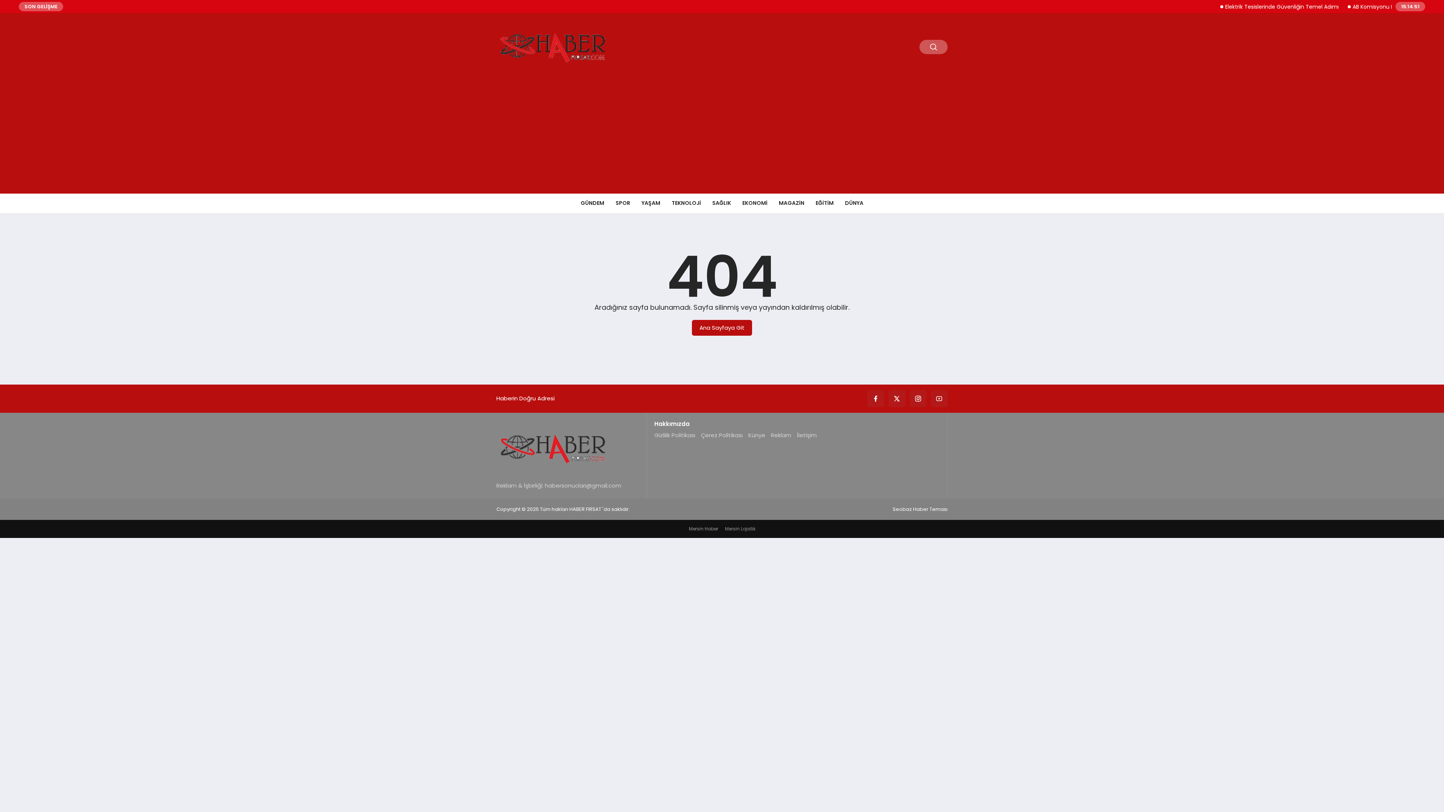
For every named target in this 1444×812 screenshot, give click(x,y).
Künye (756, 435)
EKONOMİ (755, 203)
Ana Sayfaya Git (722, 328)
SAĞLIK (721, 203)
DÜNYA (854, 203)
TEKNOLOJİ (686, 203)
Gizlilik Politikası (674, 435)
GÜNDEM (592, 203)
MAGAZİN (791, 203)
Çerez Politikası (722, 435)
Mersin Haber (703, 529)
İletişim (807, 435)
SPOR (623, 203)
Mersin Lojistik (740, 529)
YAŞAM (651, 203)
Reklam (781, 435)
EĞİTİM (825, 203)
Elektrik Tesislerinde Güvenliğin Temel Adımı (1266, 7)
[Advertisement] (722, 137)
